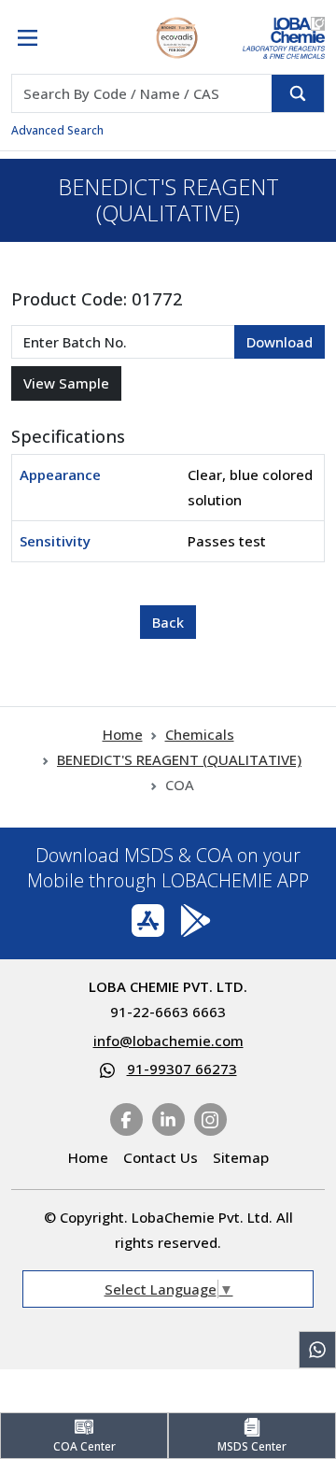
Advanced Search (57, 130)
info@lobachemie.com (168, 1040)
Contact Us (160, 1157)
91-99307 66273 (182, 1068)
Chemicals (199, 734)
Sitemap (241, 1157)
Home (123, 734)
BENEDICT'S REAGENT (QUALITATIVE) (179, 759)
